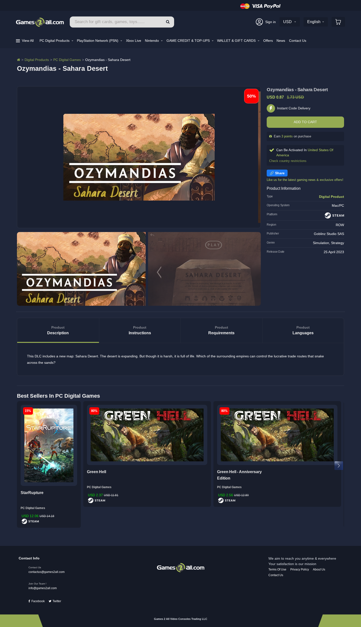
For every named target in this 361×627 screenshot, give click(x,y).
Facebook (38, 601)
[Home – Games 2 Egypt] (18, 60)
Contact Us (297, 41)
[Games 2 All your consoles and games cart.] (338, 22)
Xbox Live (133, 41)
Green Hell (96, 472)
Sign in (270, 22)
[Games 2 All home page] (180, 567)
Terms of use (277, 569)
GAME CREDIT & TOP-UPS (189, 41)
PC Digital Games (67, 60)
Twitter (57, 601)
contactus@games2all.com (46, 572)
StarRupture (32, 493)
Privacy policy (299, 569)
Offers (268, 41)
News (281, 41)
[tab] (58, 330)
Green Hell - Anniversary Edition (239, 475)
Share (280, 173)
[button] (168, 22)
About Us (319, 569)
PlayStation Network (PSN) (98, 41)
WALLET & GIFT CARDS (237, 41)
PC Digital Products (55, 41)
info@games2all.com (42, 588)
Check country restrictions (287, 161)
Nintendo (152, 41)
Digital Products (37, 60)
